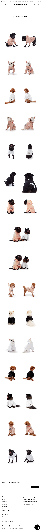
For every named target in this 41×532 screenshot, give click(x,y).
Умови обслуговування (25, 526)
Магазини (5, 501)
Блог (3, 499)
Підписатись (35, 487)
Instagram (5, 514)
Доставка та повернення (31, 497)
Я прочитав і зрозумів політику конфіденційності (17, 489)
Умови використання (29, 499)
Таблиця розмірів (28, 504)
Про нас (4, 497)
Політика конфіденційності (9, 526)
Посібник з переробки (30, 501)
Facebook (5, 517)
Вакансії (4, 506)
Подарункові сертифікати (6, 509)
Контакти (5, 504)
